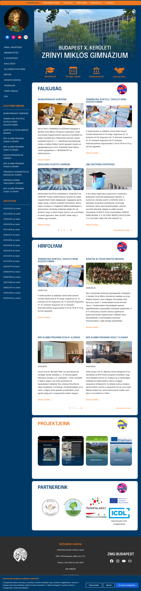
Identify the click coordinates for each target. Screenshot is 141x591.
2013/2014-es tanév (11, 251)
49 (81, 408)
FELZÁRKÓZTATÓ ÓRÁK (14, 69)
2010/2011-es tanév (11, 266)
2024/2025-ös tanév (12, 208)
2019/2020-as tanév (11, 219)
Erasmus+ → (119, 460)
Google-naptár (73, 76)
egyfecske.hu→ (96, 460)
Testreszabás (94, 585)
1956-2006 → (48, 460)
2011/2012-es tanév (11, 261)
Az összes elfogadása (127, 585)
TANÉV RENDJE (11, 91)
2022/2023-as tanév (12, 214)
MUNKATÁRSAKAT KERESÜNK (15, 113)
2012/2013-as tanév (11, 256)
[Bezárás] (139, 576)
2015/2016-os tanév (11, 240)
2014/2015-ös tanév (11, 245)
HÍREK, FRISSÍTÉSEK (13, 47)
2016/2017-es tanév (11, 235)
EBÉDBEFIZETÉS (11, 53)
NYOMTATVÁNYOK (12, 80)
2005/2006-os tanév (12, 293)
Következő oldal (123, 230)
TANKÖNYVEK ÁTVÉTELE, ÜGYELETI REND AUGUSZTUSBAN (14, 122)
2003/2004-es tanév (12, 298)
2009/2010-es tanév (11, 272)
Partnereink (119, 76)
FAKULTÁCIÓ (9, 64)
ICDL (6, 96)
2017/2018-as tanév (11, 229)
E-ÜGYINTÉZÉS (11, 58)
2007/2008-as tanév (11, 282)
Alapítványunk (96, 76)
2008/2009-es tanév (12, 277)
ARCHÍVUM (9, 201)
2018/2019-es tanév (11, 224)
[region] (70, 583)
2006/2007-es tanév (11, 287)
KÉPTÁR (7, 74)
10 (71, 230)
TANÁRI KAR (9, 85)
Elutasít (108, 585)
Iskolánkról (50, 76)
